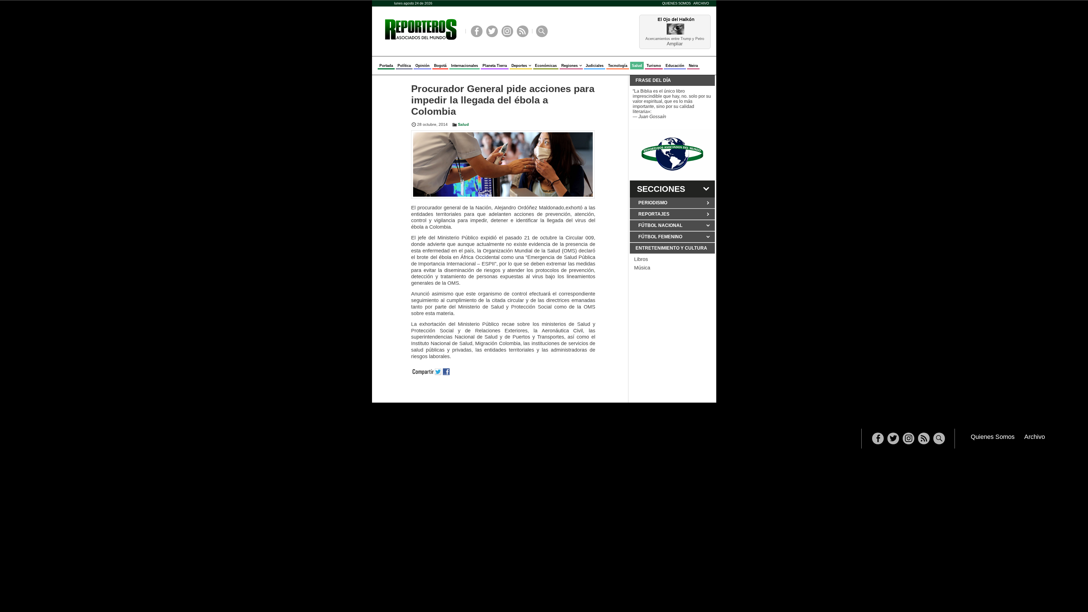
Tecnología (617, 65)
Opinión (422, 65)
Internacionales (464, 65)
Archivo (701, 3)
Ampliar (675, 43)
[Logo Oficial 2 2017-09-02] (672, 154)
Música (642, 268)
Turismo (654, 65)
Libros (641, 259)
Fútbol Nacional (660, 225)
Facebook (477, 31)
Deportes (519, 65)
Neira (693, 65)
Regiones (569, 65)
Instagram (507, 31)
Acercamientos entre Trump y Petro (674, 39)
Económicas (546, 65)
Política (404, 65)
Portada (386, 65)
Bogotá (440, 65)
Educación (675, 65)
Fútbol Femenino (660, 236)
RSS (522, 31)
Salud (637, 65)
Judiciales (595, 65)
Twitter (492, 31)
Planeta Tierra (495, 65)
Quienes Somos (676, 3)
